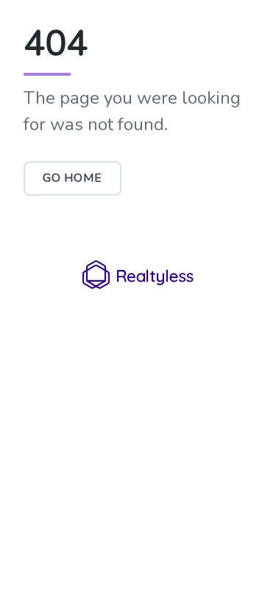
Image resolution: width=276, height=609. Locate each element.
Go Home (72, 178)
